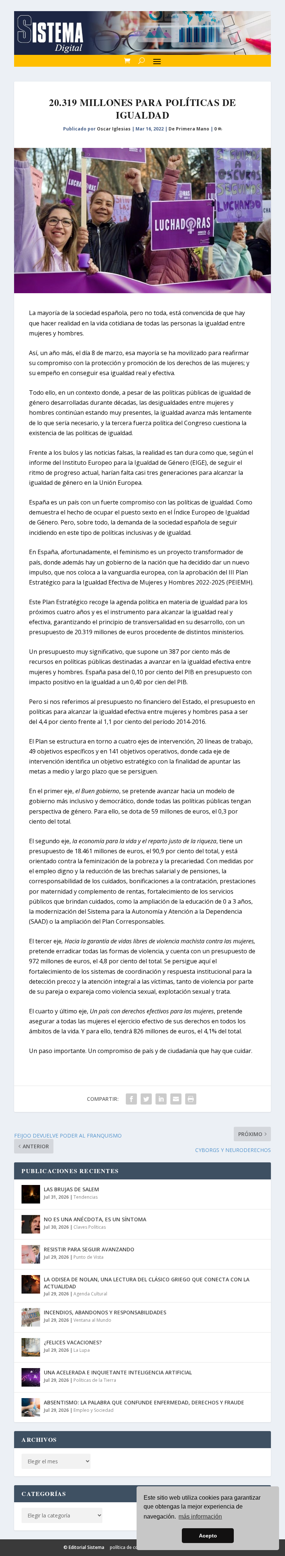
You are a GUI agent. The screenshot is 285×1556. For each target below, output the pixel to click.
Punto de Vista (88, 1257)
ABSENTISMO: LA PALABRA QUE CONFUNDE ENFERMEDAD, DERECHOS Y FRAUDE (144, 1402)
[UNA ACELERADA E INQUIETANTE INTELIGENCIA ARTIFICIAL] (31, 1377)
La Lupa (81, 1350)
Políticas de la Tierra (94, 1380)
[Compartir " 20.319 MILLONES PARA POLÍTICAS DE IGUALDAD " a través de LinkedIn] (161, 1099)
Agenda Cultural (90, 1294)
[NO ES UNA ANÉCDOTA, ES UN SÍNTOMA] (31, 1224)
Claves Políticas (89, 1227)
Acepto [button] (208, 1536)
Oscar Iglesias (114, 129)
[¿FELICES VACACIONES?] (31, 1347)
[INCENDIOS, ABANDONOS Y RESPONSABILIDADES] (31, 1317)
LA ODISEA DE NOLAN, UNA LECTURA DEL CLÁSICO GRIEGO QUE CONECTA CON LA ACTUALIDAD (146, 1283)
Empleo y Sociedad (93, 1410)
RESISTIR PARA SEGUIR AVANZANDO (89, 1249)
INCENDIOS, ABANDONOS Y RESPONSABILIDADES (105, 1312)
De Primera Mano (188, 129)
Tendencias (85, 1197)
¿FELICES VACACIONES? (73, 1342)
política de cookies (130, 1547)
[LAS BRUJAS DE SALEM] (31, 1194)
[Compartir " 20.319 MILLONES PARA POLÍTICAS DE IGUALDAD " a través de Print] (190, 1099)
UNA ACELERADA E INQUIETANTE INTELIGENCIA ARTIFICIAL (118, 1372)
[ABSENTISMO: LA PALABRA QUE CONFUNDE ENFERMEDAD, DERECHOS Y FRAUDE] (31, 1407)
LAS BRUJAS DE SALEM (71, 1189)
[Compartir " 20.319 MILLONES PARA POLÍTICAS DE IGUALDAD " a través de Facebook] (131, 1099)
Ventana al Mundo (92, 1320)
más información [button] (200, 1516)
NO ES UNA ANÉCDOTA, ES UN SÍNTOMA (95, 1219)
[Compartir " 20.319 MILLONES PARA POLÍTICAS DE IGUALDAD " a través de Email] (175, 1099)
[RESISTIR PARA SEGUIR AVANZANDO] (31, 1254)
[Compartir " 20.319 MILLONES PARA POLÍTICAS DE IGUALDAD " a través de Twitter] (146, 1099)
